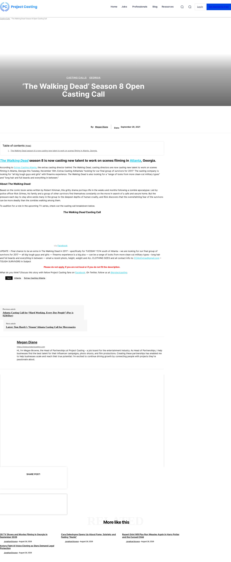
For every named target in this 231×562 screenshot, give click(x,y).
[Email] (47, 481)
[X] (19, 481)
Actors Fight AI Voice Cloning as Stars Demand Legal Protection (27, 547)
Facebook (62, 245)
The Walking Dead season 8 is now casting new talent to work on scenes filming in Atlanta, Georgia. (54, 151)
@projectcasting (119, 272)
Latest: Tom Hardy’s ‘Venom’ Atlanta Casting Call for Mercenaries (41, 327)
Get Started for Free (219, 6)
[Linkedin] (18, 364)
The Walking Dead (14, 160)
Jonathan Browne (11, 541)
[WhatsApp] (38, 481)
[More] (57, 481)
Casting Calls (5, 19)
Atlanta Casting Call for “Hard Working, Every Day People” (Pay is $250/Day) (38, 314)
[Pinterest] (28, 481)
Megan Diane (101, 127)
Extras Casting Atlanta (25, 167)
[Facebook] (9, 481)
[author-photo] (1, 541)
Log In (200, 6)
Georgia (95, 78)
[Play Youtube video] (82, 421)
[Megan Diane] (6, 353)
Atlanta (135, 160)
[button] (182, 7)
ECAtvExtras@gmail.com (146, 258)
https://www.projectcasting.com (31, 347)
